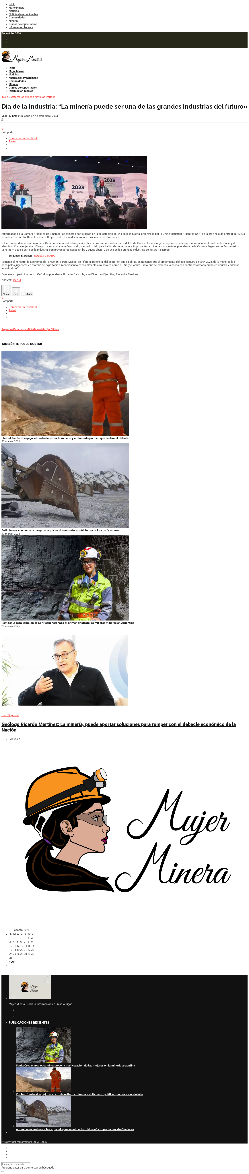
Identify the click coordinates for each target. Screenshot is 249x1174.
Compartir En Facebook (23, 138)
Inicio (12, 4)
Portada (50, 97)
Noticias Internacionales (23, 14)
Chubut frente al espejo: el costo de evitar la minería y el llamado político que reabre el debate (65, 438)
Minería (13, 20)
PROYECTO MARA (44, 255)
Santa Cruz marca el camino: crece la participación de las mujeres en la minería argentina (75, 1065)
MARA (30, 329)
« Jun (12, 961)
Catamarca (17, 97)
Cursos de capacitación (23, 24)
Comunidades (17, 17)
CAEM (17, 280)
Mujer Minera (16, 7)
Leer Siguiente (10, 715)
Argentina (7, 329)
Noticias (14, 10)
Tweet (12, 141)
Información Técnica (21, 27)
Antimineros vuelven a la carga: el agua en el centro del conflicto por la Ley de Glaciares (60, 530)
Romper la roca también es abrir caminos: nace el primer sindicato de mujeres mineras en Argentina (67, 623)
